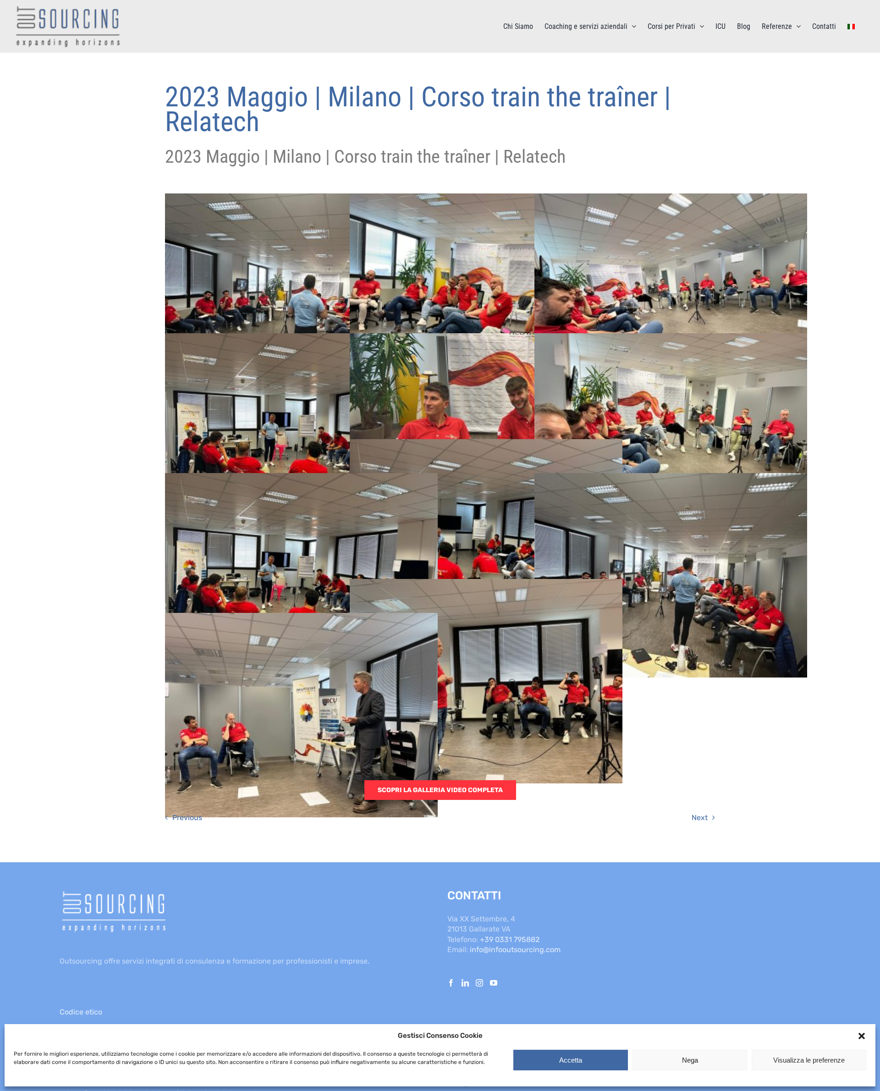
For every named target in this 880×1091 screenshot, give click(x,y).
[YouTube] (493, 982)
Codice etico (81, 1012)
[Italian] (851, 26)
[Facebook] (451, 982)
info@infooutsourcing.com (515, 949)
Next (700, 817)
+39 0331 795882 (509, 939)
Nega (690, 1060)
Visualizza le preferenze (809, 1060)
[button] (861, 1036)
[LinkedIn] (465, 982)
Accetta (570, 1060)
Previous (187, 817)
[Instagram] (479, 982)
